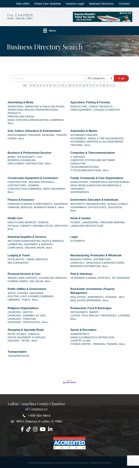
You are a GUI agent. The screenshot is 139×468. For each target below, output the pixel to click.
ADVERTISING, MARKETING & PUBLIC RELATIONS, (36, 106)
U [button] (97, 85)
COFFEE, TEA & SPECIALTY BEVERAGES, (93, 315)
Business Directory (101, 4)
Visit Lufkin (22, 4)
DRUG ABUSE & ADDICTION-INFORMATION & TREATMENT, (95, 187)
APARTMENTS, (95, 297)
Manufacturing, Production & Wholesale (96, 255)
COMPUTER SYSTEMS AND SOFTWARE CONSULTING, (92, 162)
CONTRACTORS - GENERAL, (24, 185)
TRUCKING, (76, 145)
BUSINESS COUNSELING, (22, 160)
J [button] (60, 85)
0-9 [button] (25, 85)
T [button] (93, 85)
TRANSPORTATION (18, 356)
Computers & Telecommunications (92, 152)
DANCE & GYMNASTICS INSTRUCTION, (92, 337)
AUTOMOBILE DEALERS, (84, 135)
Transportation (17, 351)
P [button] (80, 85)
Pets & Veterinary (81, 273)
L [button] (66, 85)
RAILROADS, (37, 293)
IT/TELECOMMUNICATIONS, (86, 170)
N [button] (73, 85)
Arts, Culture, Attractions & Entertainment (34, 130)
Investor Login (75, 4)
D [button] (41, 85)
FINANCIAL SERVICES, (20, 207)
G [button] (51, 85)
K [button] (63, 85)
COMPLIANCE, (16, 247)
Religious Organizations (23, 308)
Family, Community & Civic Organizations (96, 178)
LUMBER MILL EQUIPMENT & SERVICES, (30, 244)
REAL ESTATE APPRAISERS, (86, 300)
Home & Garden (80, 218)
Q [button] (83, 85)
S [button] (90, 85)
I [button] (57, 85)
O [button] (77, 85)
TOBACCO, (34, 334)
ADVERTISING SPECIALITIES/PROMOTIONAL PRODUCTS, (33, 111)
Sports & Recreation (83, 329)
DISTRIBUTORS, (102, 259)
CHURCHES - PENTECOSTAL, (24, 322)
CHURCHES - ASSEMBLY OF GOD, (27, 315)
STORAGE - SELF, (115, 297)
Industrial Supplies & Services (27, 236)
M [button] (70, 85)
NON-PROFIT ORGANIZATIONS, (88, 204)
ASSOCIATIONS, (79, 182)
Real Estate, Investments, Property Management (92, 291)
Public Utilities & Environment (27, 289)
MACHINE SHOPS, (35, 247)
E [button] (44, 85)
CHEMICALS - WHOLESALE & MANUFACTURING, (97, 263)
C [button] (37, 85)
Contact (124, 4)
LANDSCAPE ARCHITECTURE (86, 226)
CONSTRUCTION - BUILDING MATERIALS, (31, 182)
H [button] (54, 85)
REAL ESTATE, (78, 297)
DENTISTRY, (61, 226)
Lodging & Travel (19, 255)
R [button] (87, 85)
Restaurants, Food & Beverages (91, 308)
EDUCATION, (115, 207)
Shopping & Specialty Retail (26, 329)
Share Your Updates (47, 4)
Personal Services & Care (24, 273)
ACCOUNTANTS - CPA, (29, 157)
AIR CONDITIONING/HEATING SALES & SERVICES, (36, 241)
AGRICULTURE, (79, 106)
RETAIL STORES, (17, 334)
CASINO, (12, 138)
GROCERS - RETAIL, (19, 340)
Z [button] (114, 85)
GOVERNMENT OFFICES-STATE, (88, 207)
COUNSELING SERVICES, (53, 278)
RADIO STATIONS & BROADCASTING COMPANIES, (36, 120)
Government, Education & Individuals (94, 199)
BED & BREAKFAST (18, 263)
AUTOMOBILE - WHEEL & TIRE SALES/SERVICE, (97, 138)
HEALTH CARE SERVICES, (22, 222)
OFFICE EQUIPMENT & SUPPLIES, (27, 337)
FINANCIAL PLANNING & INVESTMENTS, (30, 204)
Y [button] (110, 85)
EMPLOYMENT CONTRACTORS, (26, 163)
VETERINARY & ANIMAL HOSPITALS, (90, 278)
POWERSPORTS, (80, 334)
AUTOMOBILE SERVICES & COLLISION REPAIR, (97, 141)
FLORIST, (75, 222)
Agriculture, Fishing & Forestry (90, 102)
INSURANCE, (61, 204)
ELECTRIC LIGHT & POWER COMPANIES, (31, 296)
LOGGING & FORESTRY (106, 110)
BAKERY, (94, 312)
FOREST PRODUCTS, (101, 106)
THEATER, (61, 135)
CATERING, (124, 315)
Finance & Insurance (21, 199)
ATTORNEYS (77, 241)
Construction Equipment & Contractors (33, 178)
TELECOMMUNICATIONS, (84, 167)
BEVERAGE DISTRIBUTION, (85, 266)
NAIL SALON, (36, 281)
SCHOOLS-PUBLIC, (118, 204)
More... (11, 123)
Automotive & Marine (83, 130)
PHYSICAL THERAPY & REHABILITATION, (30, 226)
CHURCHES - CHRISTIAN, (22, 319)
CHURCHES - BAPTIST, (20, 312)
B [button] (34, 85)
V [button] (100, 85)
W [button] (104, 85)
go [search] (122, 78)
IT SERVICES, (78, 157)
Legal (73, 236)
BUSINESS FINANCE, (45, 207)
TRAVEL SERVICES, (37, 259)
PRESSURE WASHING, (112, 222)
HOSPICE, (43, 222)
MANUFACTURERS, (81, 259)
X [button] (107, 85)
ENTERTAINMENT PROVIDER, (24, 135)
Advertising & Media (21, 102)
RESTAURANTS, (79, 312)
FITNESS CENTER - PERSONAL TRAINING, (94, 344)
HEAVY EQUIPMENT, (54, 189)
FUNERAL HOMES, (18, 281)
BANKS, (12, 157)
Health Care (15, 218)
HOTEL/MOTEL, (16, 259)
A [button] (30, 85)
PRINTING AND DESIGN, (21, 116)
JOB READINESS (79, 192)
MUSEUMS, (48, 135)
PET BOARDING (121, 278)
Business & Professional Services (29, 152)
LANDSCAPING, (90, 222)
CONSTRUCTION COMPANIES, (25, 189)
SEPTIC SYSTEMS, (18, 293)
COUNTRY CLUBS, (80, 340)
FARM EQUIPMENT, (81, 110)
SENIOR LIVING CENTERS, (23, 278)
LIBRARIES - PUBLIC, (19, 300)
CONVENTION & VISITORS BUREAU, (110, 182)
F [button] (47, 85)
